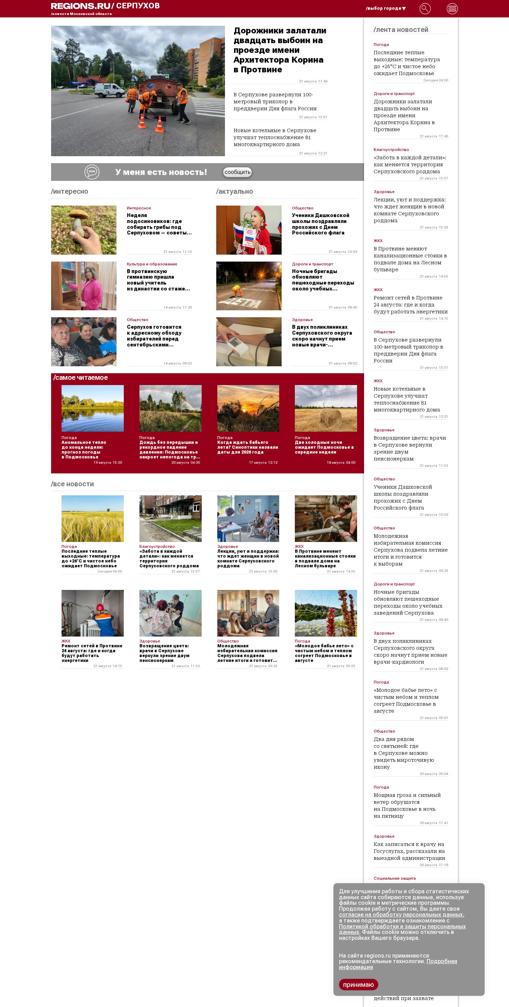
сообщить (238, 172)
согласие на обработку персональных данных (401, 914)
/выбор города (383, 8)
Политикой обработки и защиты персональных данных (402, 929)
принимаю (358, 984)
